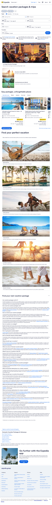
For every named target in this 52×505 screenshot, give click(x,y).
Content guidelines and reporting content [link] (31, 489)
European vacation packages (31, 348)
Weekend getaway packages (42, 321)
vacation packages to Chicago (26, 398)
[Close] (50, 499)
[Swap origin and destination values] (26, 17)
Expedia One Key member (10, 36)
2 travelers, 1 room (8, 33)
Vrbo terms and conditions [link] (31, 482)
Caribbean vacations (20, 348)
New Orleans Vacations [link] (6, 434)
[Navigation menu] (50, 2)
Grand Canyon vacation (43, 353)
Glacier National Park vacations (10, 360)
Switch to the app (24, 461)
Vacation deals (5, 332)
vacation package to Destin (37, 375)
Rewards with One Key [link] (18, 493)
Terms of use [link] (29, 478)
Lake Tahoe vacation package (22, 393)
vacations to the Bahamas (12, 364)
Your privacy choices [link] (30, 486)
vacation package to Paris (33, 387)
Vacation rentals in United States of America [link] (19, 481)
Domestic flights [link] (17, 486)
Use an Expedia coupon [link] (44, 483)
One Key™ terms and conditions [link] (32, 480)
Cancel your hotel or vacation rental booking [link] (45, 477)
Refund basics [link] (42, 481)
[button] (26, 296)
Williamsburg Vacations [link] (6, 439)
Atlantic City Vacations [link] (6, 442)
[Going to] (38, 16)
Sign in (46, 2)
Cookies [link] (28, 476)
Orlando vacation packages (37, 370)
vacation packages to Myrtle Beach (25, 382)
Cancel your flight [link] (43, 479)
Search (47, 32)
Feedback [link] (3, 490)
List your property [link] (5, 478)
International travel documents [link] (45, 485)
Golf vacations (10, 394)
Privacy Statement (38, 500)
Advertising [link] (3, 486)
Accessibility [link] (29, 484)
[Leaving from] (13, 16)
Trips (39, 2)
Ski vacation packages (7, 402)
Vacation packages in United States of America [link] (19, 484)
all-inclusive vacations (25, 365)
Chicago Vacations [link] (5, 436)
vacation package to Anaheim (32, 371)
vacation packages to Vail (44, 402)
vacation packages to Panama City (9, 382)
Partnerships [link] (4, 480)
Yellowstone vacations (45, 358)
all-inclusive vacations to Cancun (25, 364)
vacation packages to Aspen (33, 402)
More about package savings (44, 128)
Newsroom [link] (3, 482)
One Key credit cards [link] (18, 495)
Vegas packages (33, 353)
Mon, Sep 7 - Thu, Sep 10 (10, 21)
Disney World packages (7, 344)
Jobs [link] (2, 476)
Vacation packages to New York (12, 398)
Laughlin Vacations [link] (5, 440)
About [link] (3, 474)
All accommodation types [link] (18, 491)
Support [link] (41, 474)
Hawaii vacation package (11, 342)
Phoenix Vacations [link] (5, 438)
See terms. (43, 39)
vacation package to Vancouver (35, 377)
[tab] (6, 95)
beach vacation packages (40, 381)
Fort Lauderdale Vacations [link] (7, 435)
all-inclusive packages (12, 309)
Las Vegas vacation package (24, 391)
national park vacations (41, 360)
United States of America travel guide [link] (19, 475)
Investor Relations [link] (5, 484)
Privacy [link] (28, 474)
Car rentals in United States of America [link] (19, 489)
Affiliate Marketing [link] (5, 488)
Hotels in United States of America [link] (18, 478)
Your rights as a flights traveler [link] (45, 487)
